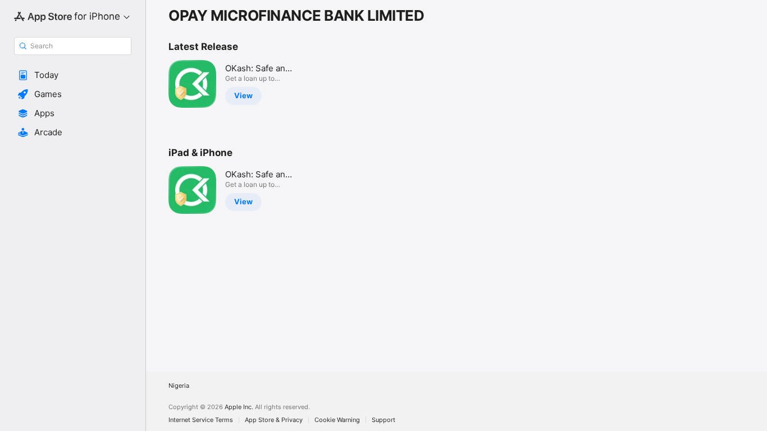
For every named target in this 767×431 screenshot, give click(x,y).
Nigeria (178, 386)
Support (383, 420)
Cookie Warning (337, 420)
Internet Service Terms (200, 420)
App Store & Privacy (274, 420)
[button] (73, 75)
